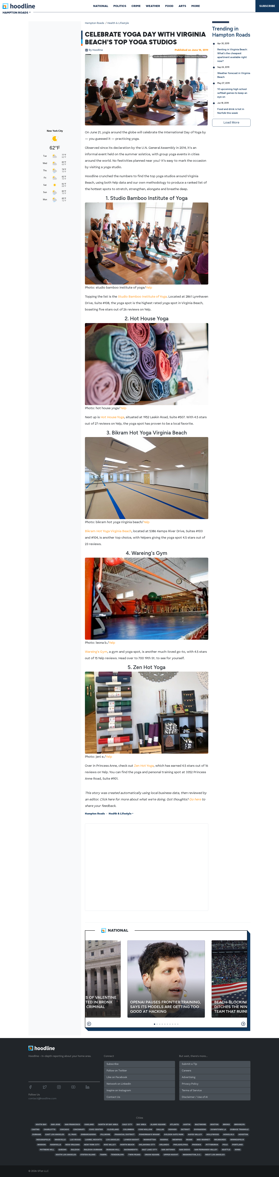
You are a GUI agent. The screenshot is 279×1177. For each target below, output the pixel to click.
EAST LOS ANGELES (54, 1135)
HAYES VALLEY (195, 1135)
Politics (119, 6)
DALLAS (160, 1130)
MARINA (164, 1140)
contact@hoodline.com (42, 1098)
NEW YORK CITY (91, 1145)
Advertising (188, 1077)
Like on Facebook (117, 1077)
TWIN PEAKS (134, 1155)
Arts (182, 6)
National (100, 6)
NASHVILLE (55, 1145)
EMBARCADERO (88, 1135)
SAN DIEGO (184, 1150)
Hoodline (96, 50)
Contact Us (113, 1097)
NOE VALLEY (110, 1145)
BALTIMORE (200, 1125)
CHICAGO (64, 1130)
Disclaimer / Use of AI (195, 1097)
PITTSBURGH (212, 1145)
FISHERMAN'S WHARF (149, 1135)
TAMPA (103, 1155)
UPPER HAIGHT (171, 1155)
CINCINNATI (79, 1130)
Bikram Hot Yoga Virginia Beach (108, 531)
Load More (231, 122)
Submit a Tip (189, 1064)
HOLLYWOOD (213, 1135)
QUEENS (62, 1150)
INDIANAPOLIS (43, 1140)
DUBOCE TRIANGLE (239, 1130)
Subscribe (267, 6)
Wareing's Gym (96, 652)
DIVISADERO (200, 1130)
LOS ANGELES (112, 1140)
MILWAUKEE (220, 1140)
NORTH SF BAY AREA (108, 1125)
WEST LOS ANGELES (215, 1155)
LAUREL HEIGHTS (93, 1140)
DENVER (172, 1130)
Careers (186, 1070)
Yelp (204, 57)
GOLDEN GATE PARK (173, 1135)
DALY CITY (127, 1125)
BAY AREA (141, 1125)
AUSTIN (186, 1125)
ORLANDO (164, 1145)
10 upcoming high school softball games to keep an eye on (232, 93)
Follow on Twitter (117, 1070)
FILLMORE (105, 1135)
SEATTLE (226, 1150)
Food (169, 6)
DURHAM (36, 1135)
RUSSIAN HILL (112, 1150)
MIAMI (189, 1140)
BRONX (226, 1125)
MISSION (41, 1145)
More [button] (195, 6)
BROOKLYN (239, 1125)
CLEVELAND (113, 1130)
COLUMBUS (128, 1130)
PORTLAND (237, 1145)
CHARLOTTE (50, 1130)
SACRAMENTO (131, 1150)
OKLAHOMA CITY (147, 1145)
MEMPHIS (177, 1140)
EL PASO (72, 1135)
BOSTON (214, 1125)
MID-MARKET (203, 1140)
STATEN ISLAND (87, 1155)
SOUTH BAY (41, 1125)
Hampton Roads (94, 23)
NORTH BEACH (127, 1145)
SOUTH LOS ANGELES (66, 1155)
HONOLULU (228, 1135)
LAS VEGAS (75, 1140)
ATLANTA (174, 1125)
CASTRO (35, 1130)
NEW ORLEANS (72, 1145)
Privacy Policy (190, 1084)
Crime (136, 6)
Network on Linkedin (119, 1084)
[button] (89, 1023)
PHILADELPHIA (180, 1145)
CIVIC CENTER (96, 1130)
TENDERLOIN (117, 1155)
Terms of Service (192, 1090)
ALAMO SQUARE (158, 1125)
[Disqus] (147, 866)
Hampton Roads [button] (15, 12)
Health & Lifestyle (118, 23)
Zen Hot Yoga (144, 766)
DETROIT (185, 1130)
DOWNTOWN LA (218, 1130)
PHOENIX (196, 1145)
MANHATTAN (150, 1140)
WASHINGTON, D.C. (192, 1155)
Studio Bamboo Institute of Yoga (142, 296)
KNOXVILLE (60, 1140)
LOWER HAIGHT (131, 1140)
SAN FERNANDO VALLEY (205, 1150)
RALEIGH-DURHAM (93, 1150)
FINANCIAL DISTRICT (124, 1135)
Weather (153, 6)
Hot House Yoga (112, 417)
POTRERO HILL (47, 1150)
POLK (225, 1145)
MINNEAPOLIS (237, 1140)
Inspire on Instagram (119, 1090)
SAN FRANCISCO (72, 1125)
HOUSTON (243, 1135)
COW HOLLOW (145, 1130)
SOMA (237, 1150)
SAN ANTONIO (168, 1150)
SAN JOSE (55, 1125)
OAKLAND (89, 1125)
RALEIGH (75, 1150)
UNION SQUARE (152, 1155)
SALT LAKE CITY (149, 1150)
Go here (195, 799)
